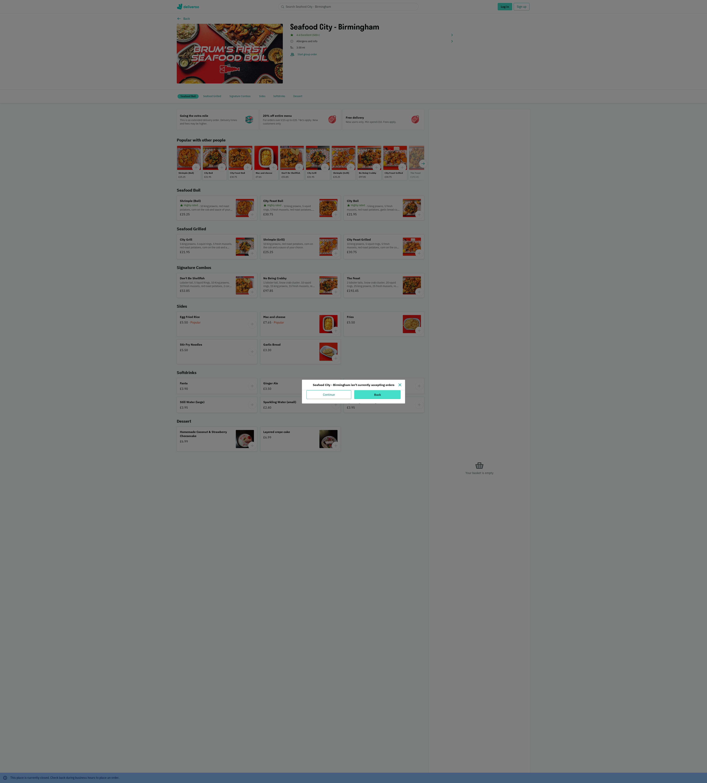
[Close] (400, 385)
